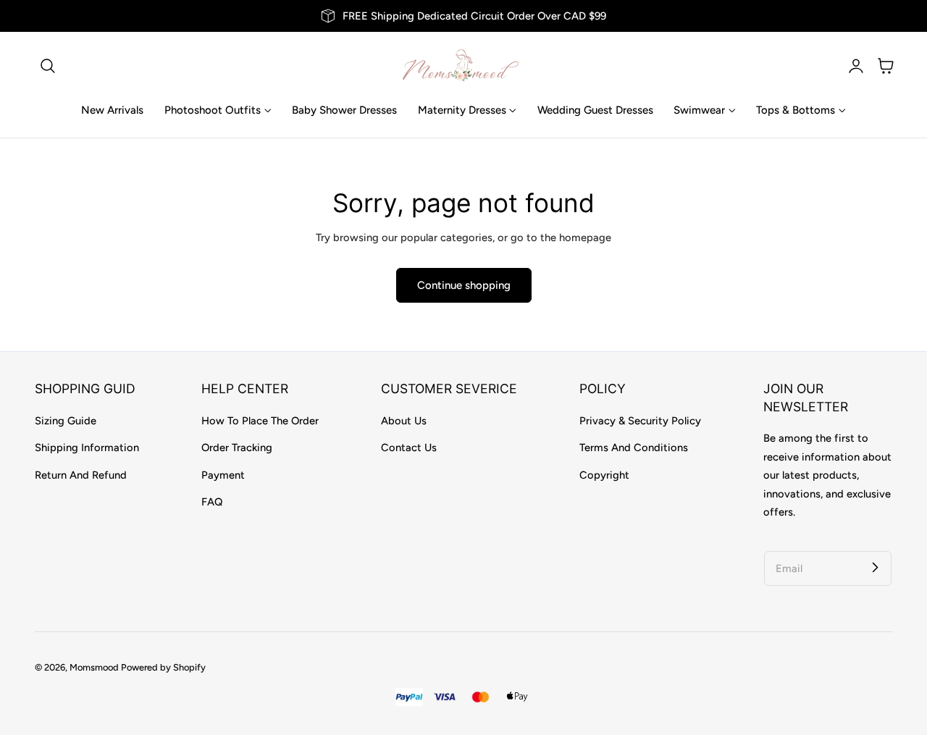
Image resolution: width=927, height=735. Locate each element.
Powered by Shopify (163, 667)
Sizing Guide (65, 420)
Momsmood (94, 667)
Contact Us (409, 447)
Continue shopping (464, 285)
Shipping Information (87, 447)
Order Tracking (236, 447)
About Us (404, 420)
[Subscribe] (874, 567)
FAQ (211, 501)
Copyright (604, 475)
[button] (48, 66)
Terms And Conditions (633, 447)
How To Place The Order (260, 420)
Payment (223, 475)
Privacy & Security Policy (640, 420)
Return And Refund (81, 475)
